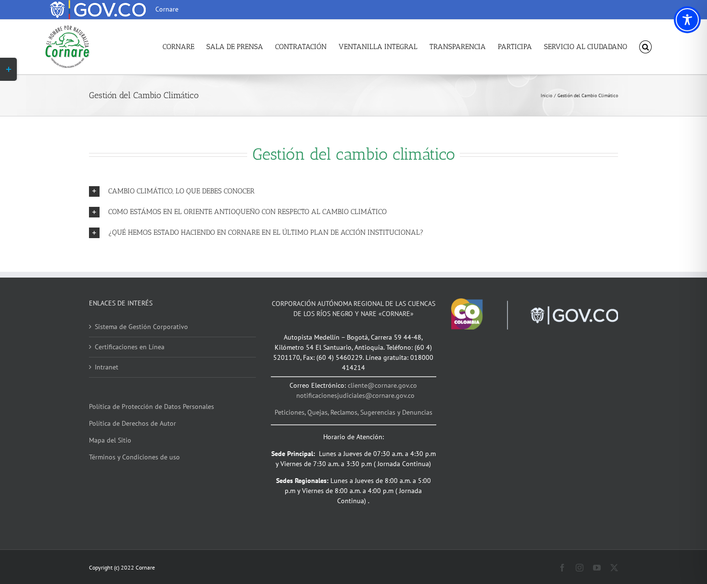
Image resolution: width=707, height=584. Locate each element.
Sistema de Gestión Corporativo (141, 326)
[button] (645, 47)
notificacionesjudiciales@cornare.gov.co (355, 395)
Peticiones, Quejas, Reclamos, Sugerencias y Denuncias (353, 412)
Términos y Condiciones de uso (134, 457)
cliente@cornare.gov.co (382, 385)
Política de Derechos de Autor (132, 423)
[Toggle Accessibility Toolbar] (687, 19)
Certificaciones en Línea (129, 347)
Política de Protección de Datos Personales (151, 406)
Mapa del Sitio (110, 440)
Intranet (106, 367)
